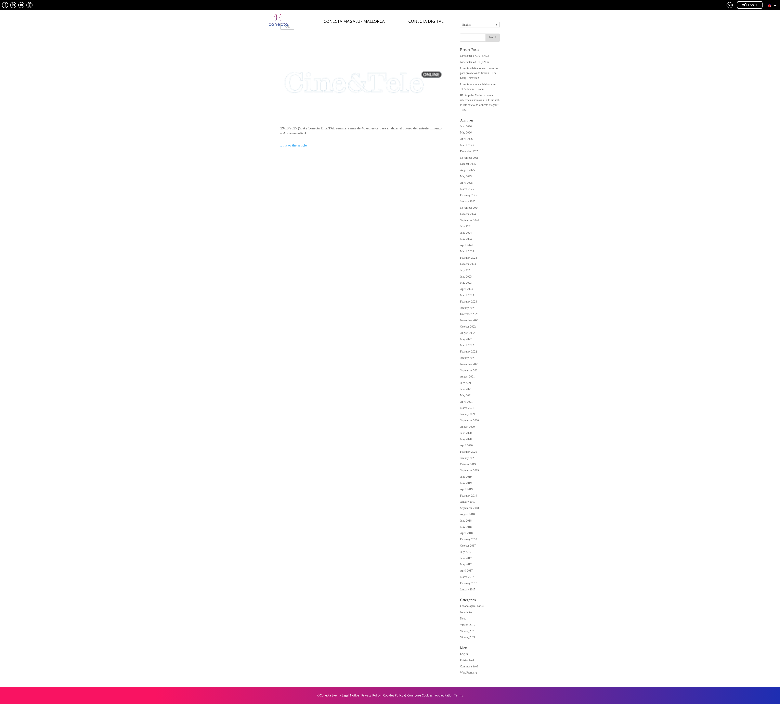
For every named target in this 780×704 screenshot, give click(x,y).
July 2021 (465, 382)
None (463, 618)
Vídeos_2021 (467, 637)
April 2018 (466, 533)
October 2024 (468, 214)
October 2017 (468, 545)
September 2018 (469, 508)
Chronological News (471, 605)
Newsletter (466, 612)
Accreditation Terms (449, 695)
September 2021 (469, 370)
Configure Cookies (419, 695)
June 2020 (466, 433)
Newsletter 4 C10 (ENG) (474, 62)
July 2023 (465, 270)
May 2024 (466, 239)
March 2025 (467, 189)
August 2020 (467, 426)
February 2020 (468, 451)
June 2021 (466, 389)
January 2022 (467, 357)
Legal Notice (350, 695)
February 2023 (468, 301)
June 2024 (466, 232)
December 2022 (469, 314)
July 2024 (465, 226)
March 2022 (467, 345)
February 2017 (468, 583)
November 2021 (469, 364)
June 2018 (466, 520)
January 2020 (467, 458)
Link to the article (293, 145)
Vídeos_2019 (467, 624)
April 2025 (466, 182)
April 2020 (466, 445)
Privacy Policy (371, 695)
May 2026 (466, 132)
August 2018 (467, 514)
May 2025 (466, 176)
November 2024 (469, 207)
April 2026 (466, 138)
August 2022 (467, 332)
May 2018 (466, 526)
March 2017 (467, 576)
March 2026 (467, 145)
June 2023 (466, 276)
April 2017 (466, 570)
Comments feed (469, 666)
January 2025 (467, 201)
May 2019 (466, 483)
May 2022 (466, 339)
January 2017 (467, 589)
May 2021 (466, 395)
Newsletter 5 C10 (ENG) (474, 55)
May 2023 (466, 282)
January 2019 (467, 501)
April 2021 (466, 401)
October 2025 (468, 163)
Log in (464, 653)
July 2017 (465, 551)
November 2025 (469, 157)
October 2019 (468, 464)
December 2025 (469, 151)
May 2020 (466, 439)
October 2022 (468, 326)
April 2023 (466, 289)
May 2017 (466, 564)
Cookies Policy (393, 695)
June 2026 (466, 126)
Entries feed (467, 660)
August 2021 (467, 376)
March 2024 (467, 251)
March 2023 (467, 295)
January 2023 (467, 307)
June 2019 (466, 476)
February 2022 (468, 351)
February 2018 (468, 539)
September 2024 (469, 220)
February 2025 (468, 195)
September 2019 (469, 470)
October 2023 (468, 264)
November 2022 (469, 320)
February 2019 (468, 495)
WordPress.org (468, 672)
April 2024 (466, 245)
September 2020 (469, 420)
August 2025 (467, 170)
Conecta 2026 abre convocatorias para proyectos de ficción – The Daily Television (479, 73)
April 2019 (466, 489)
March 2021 (467, 407)
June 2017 (466, 558)
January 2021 (467, 414)
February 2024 (468, 257)
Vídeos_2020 (467, 631)
